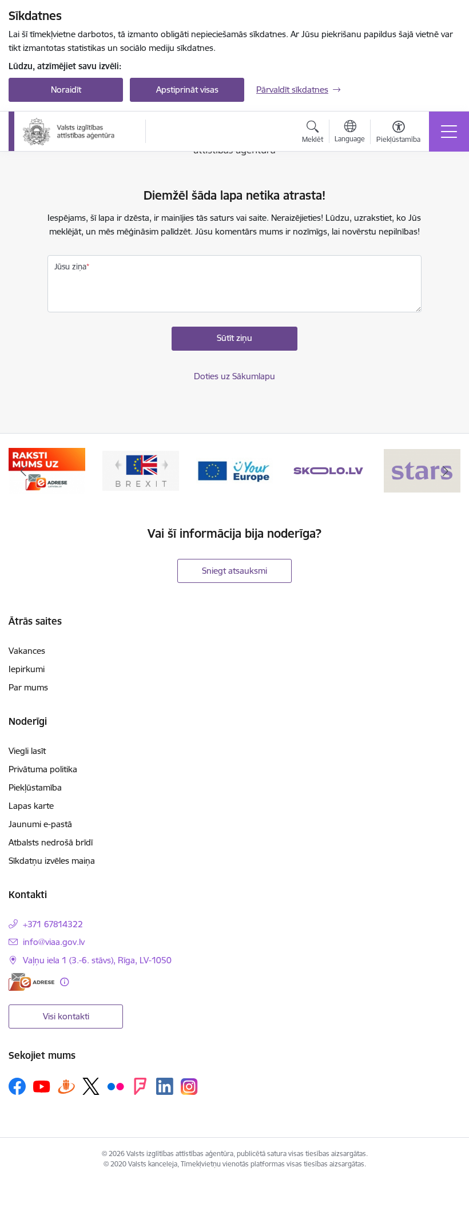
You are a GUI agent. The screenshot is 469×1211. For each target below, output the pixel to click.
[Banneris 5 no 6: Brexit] (47, 469)
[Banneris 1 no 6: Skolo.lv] (235, 469)
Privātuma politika (43, 769)
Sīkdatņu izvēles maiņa (52, 860)
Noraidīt (66, 89)
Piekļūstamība (35, 787)
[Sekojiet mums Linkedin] (164, 1086)
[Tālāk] (445, 471)
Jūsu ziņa (70, 266)
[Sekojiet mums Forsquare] (140, 1086)
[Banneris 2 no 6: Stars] (328, 469)
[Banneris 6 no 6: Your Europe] (140, 469)
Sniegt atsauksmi (234, 570)
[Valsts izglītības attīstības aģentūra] (76, 131)
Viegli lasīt (27, 750)
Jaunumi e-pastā (40, 824)
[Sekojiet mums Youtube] (41, 1086)
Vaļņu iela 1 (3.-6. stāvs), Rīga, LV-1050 (97, 960)
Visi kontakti (66, 1016)
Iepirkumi (27, 669)
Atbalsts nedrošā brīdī (51, 842)
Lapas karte (31, 805)
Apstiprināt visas (187, 89)
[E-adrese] (31, 981)
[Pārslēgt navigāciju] (449, 132)
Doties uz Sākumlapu (234, 376)
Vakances (27, 650)
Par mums (28, 687)
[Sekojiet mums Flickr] (115, 1086)
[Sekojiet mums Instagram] (189, 1086)
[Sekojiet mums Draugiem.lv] (66, 1086)
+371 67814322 (53, 924)
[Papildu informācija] (64, 982)
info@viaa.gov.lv (54, 941)
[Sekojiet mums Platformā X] (91, 1086)
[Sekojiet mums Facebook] (17, 1086)
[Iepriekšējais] (23, 471)
